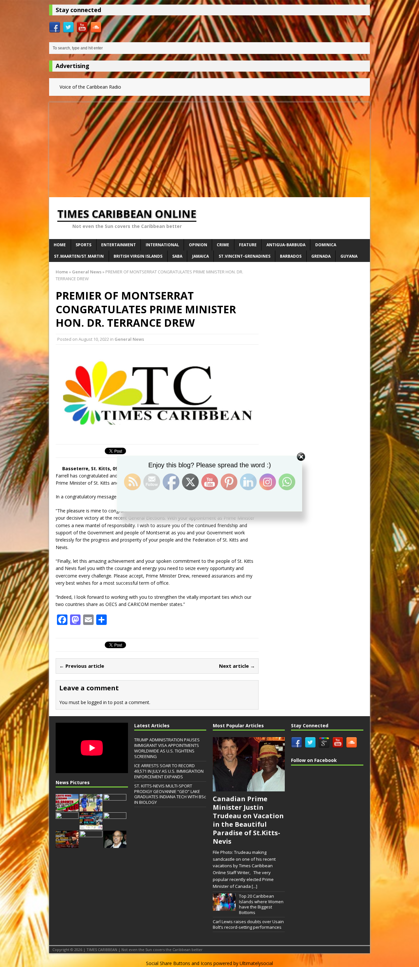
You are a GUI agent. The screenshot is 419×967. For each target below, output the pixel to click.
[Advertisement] (209, 148)
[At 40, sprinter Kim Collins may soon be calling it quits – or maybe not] (114, 826)
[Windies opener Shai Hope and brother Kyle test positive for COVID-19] (91, 808)
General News (129, 339)
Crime (223, 245)
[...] (254, 886)
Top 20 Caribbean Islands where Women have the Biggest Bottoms (261, 904)
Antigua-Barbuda (285, 245)
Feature (248, 245)
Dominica (325, 245)
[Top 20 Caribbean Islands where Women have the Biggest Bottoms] (224, 907)
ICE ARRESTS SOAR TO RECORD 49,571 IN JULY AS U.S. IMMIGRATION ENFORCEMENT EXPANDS (169, 771)
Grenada (321, 256)
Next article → (237, 666)
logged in (97, 702)
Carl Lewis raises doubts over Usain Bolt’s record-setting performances (248, 924)
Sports (83, 245)
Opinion (198, 245)
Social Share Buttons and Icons (179, 963)
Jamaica (200, 256)
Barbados (290, 256)
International (162, 245)
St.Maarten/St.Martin (79, 256)
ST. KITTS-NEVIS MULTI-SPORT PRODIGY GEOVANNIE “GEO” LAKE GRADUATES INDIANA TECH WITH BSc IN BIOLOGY (170, 794)
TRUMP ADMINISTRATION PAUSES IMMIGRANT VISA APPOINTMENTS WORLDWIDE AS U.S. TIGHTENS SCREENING (167, 748)
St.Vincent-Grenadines (244, 256)
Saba (177, 256)
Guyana (348, 256)
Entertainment (118, 245)
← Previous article (81, 666)
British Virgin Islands (138, 256)
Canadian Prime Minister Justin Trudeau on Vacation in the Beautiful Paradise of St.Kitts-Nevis (248, 820)
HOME (60, 245)
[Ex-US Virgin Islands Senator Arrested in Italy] (91, 845)
